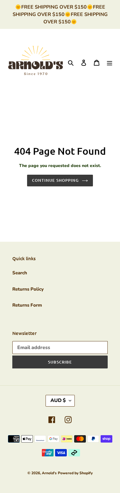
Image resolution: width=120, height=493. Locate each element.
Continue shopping (55, 180)
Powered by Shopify (75, 473)
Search (19, 273)
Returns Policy (28, 289)
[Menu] (109, 62)
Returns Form (27, 305)
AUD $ (58, 400)
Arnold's (49, 473)
